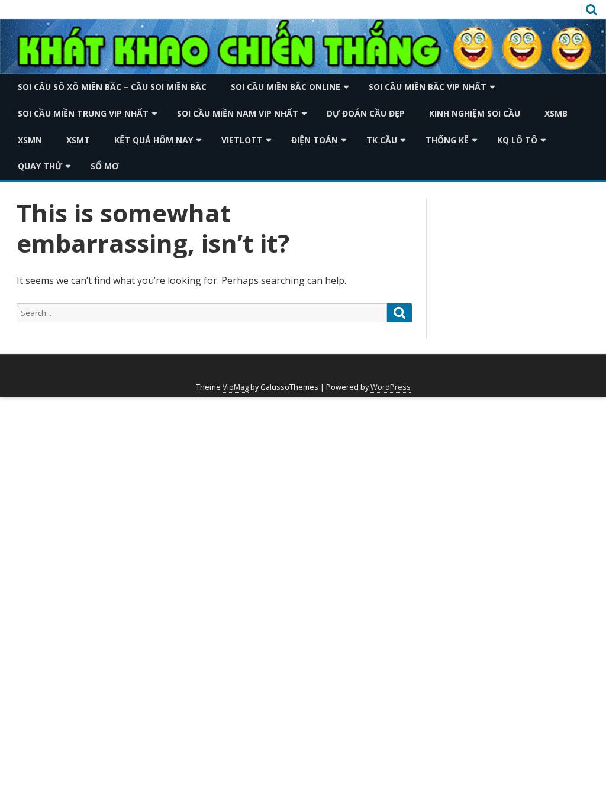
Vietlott (242, 140)
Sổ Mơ (105, 166)
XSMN (30, 140)
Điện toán (314, 140)
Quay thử (40, 166)
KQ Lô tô (517, 140)
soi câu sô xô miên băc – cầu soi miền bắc (112, 86)
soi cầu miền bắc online (285, 86)
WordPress (390, 387)
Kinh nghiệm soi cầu (474, 113)
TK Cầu (381, 140)
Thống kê (447, 140)
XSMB (556, 113)
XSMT (78, 140)
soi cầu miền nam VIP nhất (237, 113)
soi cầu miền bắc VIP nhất (427, 86)
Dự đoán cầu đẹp (366, 113)
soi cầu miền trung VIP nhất (83, 113)
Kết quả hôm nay (153, 140)
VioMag (236, 387)
